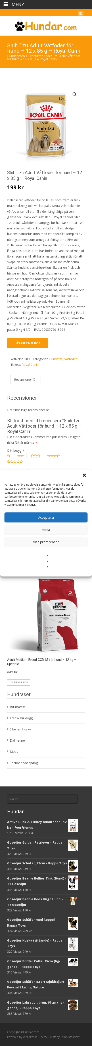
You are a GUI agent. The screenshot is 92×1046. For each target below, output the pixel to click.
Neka (46, 529)
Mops (14, 751)
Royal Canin (30, 364)
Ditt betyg (15, 450)
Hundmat (56, 359)
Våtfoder (70, 359)
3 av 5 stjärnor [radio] (37, 456)
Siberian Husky (20, 729)
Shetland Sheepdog (24, 763)
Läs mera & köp (28, 343)
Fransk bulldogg (21, 718)
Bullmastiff (17, 707)
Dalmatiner (18, 740)
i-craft (52, 1037)
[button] (85, 475)
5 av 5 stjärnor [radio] (16, 461)
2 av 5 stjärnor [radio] (22, 456)
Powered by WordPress (22, 1037)
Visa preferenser (46, 542)
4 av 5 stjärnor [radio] (55, 456)
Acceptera (46, 517)
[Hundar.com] (46, 25)
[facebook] (81, 14)
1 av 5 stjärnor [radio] (10, 456)
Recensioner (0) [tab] (25, 379)
